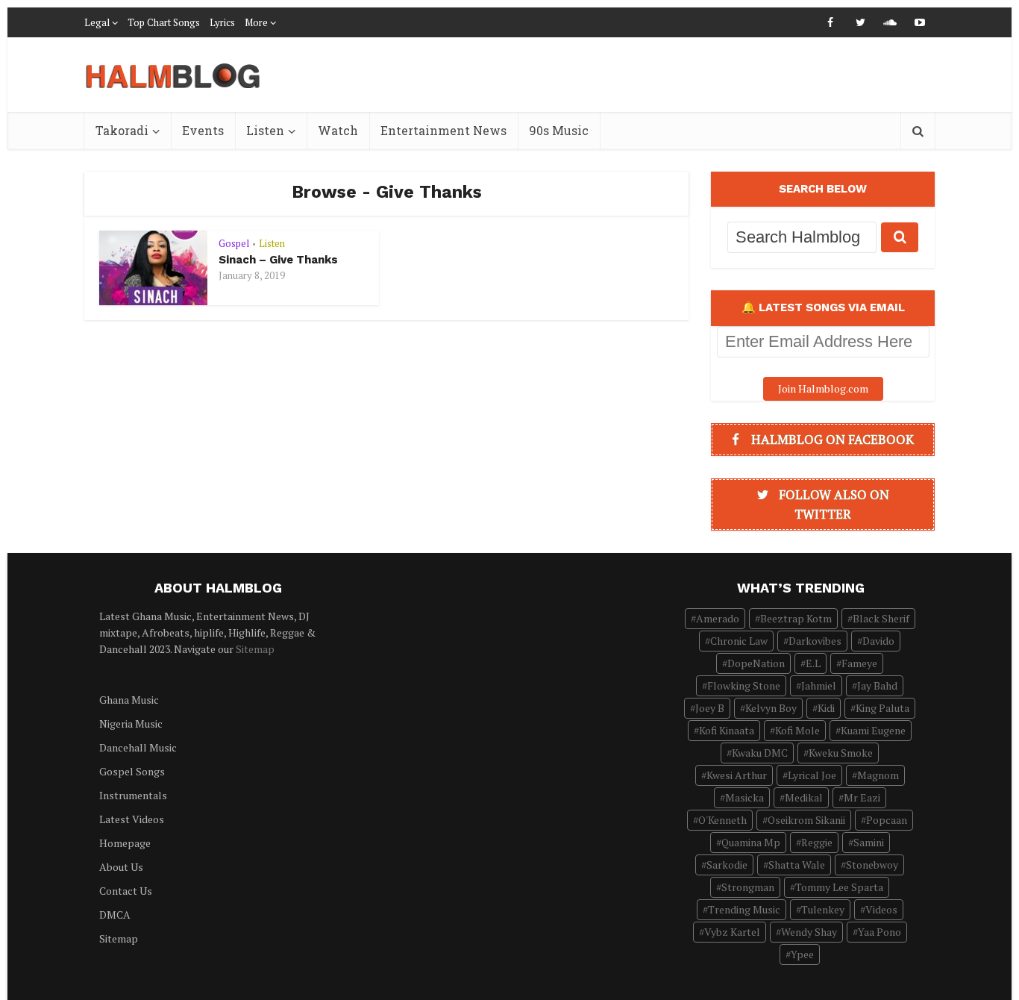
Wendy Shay (809, 932)
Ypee (802, 954)
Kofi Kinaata (726, 730)
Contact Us (125, 891)
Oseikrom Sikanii (806, 820)
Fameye (859, 663)
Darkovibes (814, 641)
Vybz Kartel (732, 932)
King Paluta (882, 708)
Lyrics (222, 22)
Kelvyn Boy (771, 708)
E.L (813, 663)
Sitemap (255, 649)
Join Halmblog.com (823, 388)
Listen (265, 130)
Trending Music (744, 909)
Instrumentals (133, 795)
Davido (878, 641)
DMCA (115, 914)
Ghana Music (129, 700)
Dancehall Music (138, 747)
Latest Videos (131, 819)
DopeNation (756, 663)
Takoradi (121, 130)
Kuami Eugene (873, 730)
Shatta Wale (796, 864)
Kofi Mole (797, 730)
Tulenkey (822, 909)
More (256, 22)
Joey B (709, 708)
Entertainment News (443, 130)
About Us (121, 867)
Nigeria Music (131, 723)
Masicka (744, 797)
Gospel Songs (132, 771)
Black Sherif (881, 618)
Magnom (878, 775)
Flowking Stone (743, 685)
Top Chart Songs (164, 22)
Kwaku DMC (760, 753)
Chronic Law (739, 641)
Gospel (234, 243)
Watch (338, 130)
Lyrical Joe (812, 775)
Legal (97, 22)
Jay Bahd (877, 685)
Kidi (826, 708)
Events (203, 130)
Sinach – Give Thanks (278, 259)
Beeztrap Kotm (796, 618)
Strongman (747, 887)
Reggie (817, 842)
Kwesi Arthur (736, 775)
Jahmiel (818, 685)
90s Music (559, 130)
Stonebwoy (872, 864)
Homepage (125, 843)
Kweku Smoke (841, 753)
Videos (881, 909)
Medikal (804, 797)
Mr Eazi (862, 797)
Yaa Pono (879, 932)
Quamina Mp (750, 842)
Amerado (717, 618)
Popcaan (886, 820)
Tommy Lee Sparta (839, 887)
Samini (868, 842)
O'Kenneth (722, 820)
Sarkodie (726, 864)
